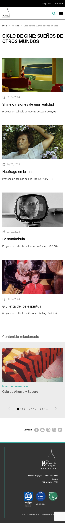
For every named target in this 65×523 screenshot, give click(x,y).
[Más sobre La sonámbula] (32, 209)
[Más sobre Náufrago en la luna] (32, 142)
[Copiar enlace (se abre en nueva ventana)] (54, 429)
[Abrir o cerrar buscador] (54, 13)
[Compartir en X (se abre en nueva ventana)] (60, 429)
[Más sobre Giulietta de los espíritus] (32, 277)
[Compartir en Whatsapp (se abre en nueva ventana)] (48, 429)
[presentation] (9, 409)
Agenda (15, 25)
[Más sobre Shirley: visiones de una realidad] (32, 75)
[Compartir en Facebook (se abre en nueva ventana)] (36, 429)
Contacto (58, 3)
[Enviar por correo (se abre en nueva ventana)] (42, 429)
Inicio (4, 25)
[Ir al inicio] (6, 13)
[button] (18, 409)
